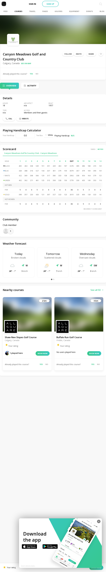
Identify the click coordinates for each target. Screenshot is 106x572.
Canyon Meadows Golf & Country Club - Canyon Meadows (30, 153)
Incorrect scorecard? (93, 209)
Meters (100, 149)
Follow (68, 54)
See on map (26, 63)
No (37, 74)
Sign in (32, 4)
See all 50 (95, 290)
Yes (31, 74)
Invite (79, 54)
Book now (42, 353)
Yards (93, 149)
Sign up (50, 4)
